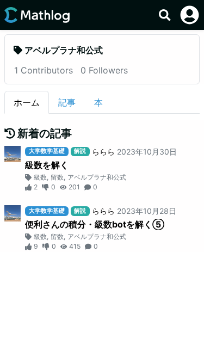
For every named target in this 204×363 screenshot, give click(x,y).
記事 (67, 102)
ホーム (27, 102)
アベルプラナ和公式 (96, 177)
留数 (57, 177)
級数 (40, 177)
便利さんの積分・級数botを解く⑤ (94, 224)
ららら (103, 151)
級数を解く (47, 164)
